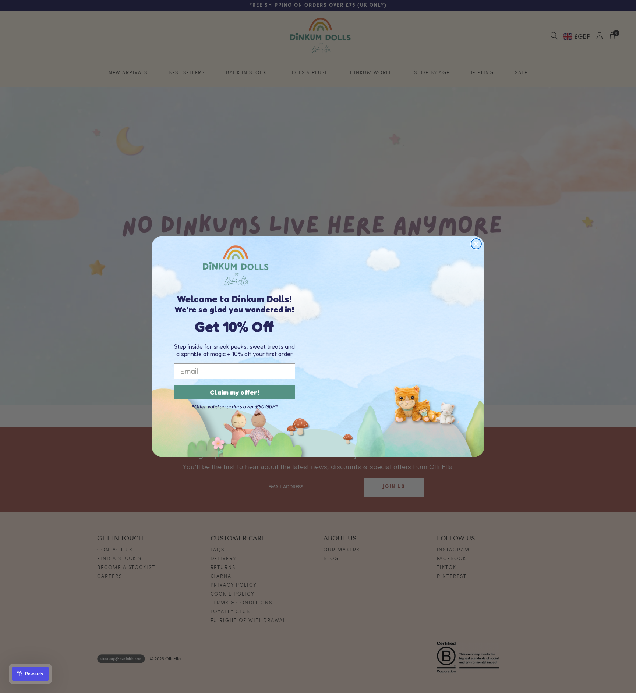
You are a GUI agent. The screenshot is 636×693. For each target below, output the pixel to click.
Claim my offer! (234, 392)
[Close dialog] (476, 244)
